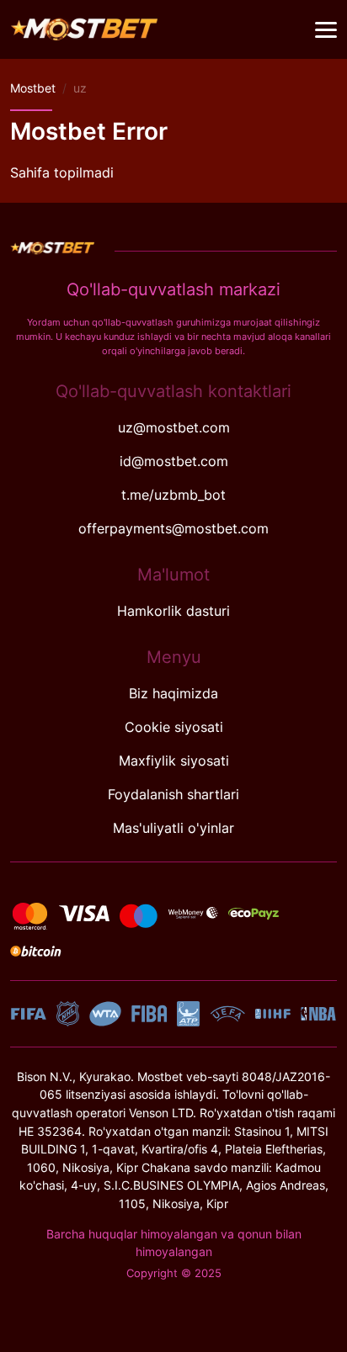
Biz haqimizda (173, 693)
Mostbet (33, 88)
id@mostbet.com (174, 461)
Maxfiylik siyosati (174, 760)
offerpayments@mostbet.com (173, 528)
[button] (326, 30)
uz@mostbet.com (174, 427)
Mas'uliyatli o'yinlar (173, 827)
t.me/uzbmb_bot (173, 494)
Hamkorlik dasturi (173, 610)
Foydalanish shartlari (173, 794)
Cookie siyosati (174, 726)
